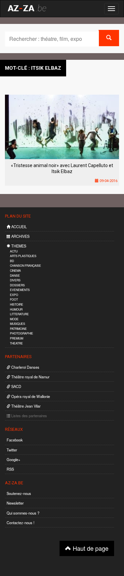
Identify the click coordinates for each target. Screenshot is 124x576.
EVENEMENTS (20, 290)
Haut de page (89, 548)
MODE (14, 319)
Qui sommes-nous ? (23, 513)
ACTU (14, 251)
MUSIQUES (17, 324)
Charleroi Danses (24, 367)
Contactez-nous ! (20, 522)
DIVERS (15, 280)
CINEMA (15, 270)
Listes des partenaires (28, 415)
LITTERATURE (19, 314)
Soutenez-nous (19, 493)
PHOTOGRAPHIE (21, 333)
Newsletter (15, 503)
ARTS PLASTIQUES (23, 256)
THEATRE (16, 343)
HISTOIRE (16, 304)
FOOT (14, 299)
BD (12, 261)
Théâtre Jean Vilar (25, 406)
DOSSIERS (17, 285)
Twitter (12, 449)
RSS (10, 469)
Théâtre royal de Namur (30, 376)
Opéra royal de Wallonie (30, 396)
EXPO (14, 295)
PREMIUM (16, 338)
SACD (15, 386)
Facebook (15, 439)
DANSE (15, 275)
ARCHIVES (19, 236)
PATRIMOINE (18, 329)
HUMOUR (16, 309)
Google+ (14, 459)
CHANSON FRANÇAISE (25, 265)
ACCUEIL (18, 226)
